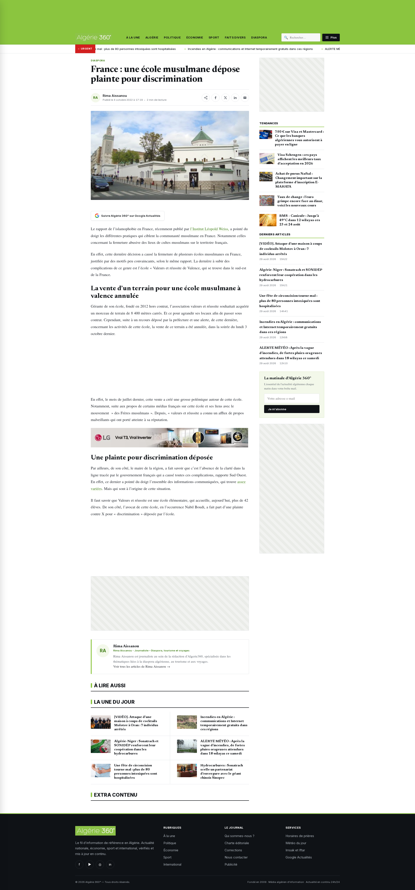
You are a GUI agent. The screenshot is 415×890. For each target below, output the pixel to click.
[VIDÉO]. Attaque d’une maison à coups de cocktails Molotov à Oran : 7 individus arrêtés (290, 249)
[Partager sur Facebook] (215, 98)
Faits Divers (235, 37)
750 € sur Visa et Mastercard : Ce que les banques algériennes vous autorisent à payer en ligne (299, 138)
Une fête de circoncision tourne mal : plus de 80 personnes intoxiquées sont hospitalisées (289, 301)
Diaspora (259, 37)
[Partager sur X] (225, 98)
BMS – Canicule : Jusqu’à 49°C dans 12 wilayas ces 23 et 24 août (299, 220)
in (110, 864)
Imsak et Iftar (295, 850)
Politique (172, 37)
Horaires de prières (300, 836)
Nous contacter (236, 857)
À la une (133, 37)
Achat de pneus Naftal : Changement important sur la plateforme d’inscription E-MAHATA (298, 180)
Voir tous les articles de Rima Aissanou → (141, 666)
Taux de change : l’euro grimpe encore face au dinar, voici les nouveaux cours (300, 201)
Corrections (233, 850)
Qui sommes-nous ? (239, 836)
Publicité (231, 864)
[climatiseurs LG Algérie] (170, 437)
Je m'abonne (277, 409)
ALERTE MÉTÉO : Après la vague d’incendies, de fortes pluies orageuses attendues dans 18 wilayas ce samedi (290, 353)
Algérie (151, 37)
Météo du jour (296, 843)
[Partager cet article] (206, 98)
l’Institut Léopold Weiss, (209, 228)
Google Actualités (299, 857)
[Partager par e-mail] (245, 98)
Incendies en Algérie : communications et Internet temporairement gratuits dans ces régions (205, 49)
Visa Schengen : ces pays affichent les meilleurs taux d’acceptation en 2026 (299, 159)
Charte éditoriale (237, 843)
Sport (214, 37)
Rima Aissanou (115, 96)
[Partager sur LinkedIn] (235, 98)
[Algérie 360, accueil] (93, 37)
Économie (194, 37)
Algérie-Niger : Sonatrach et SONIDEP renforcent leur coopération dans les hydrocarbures (290, 275)
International (172, 864)
